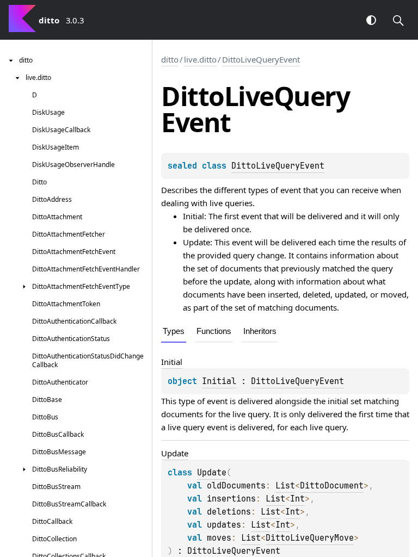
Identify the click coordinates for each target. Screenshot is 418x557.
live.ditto (200, 59)
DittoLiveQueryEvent (261, 59)
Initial (219, 381)
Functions (213, 331)
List (285, 485)
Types (174, 331)
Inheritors (259, 331)
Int (297, 498)
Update (211, 472)
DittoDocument (332, 485)
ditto (170, 59)
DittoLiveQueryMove (310, 538)
